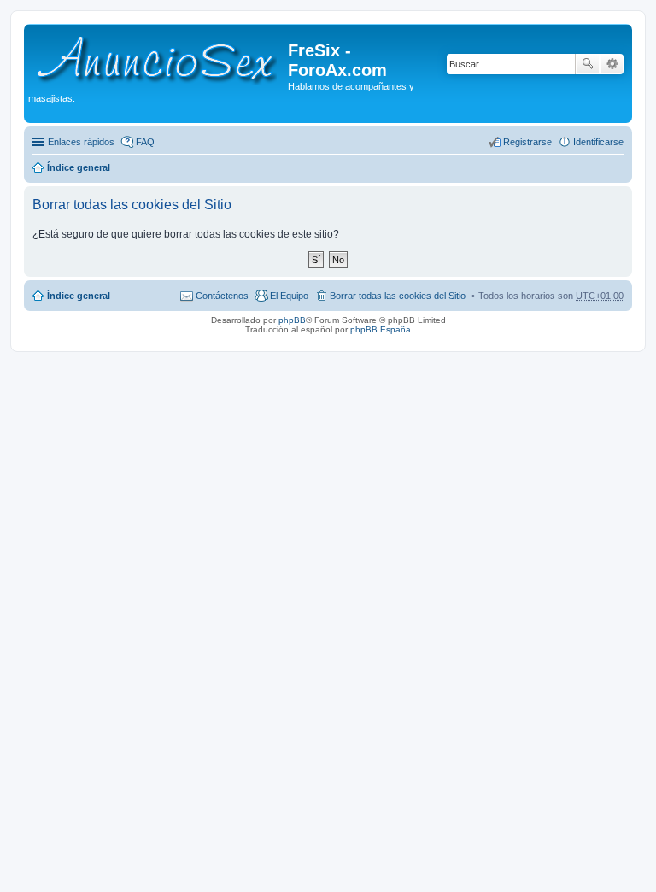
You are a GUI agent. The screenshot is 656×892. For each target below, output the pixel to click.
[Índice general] (158, 57)
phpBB (292, 320)
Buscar (587, 64)
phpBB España (380, 329)
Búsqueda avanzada (612, 64)
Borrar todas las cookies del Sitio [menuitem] (398, 295)
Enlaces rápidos (81, 142)
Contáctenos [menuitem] (222, 295)
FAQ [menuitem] (145, 142)
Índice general (78, 167)
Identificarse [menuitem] (598, 142)
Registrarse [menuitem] (527, 142)
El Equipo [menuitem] (289, 295)
